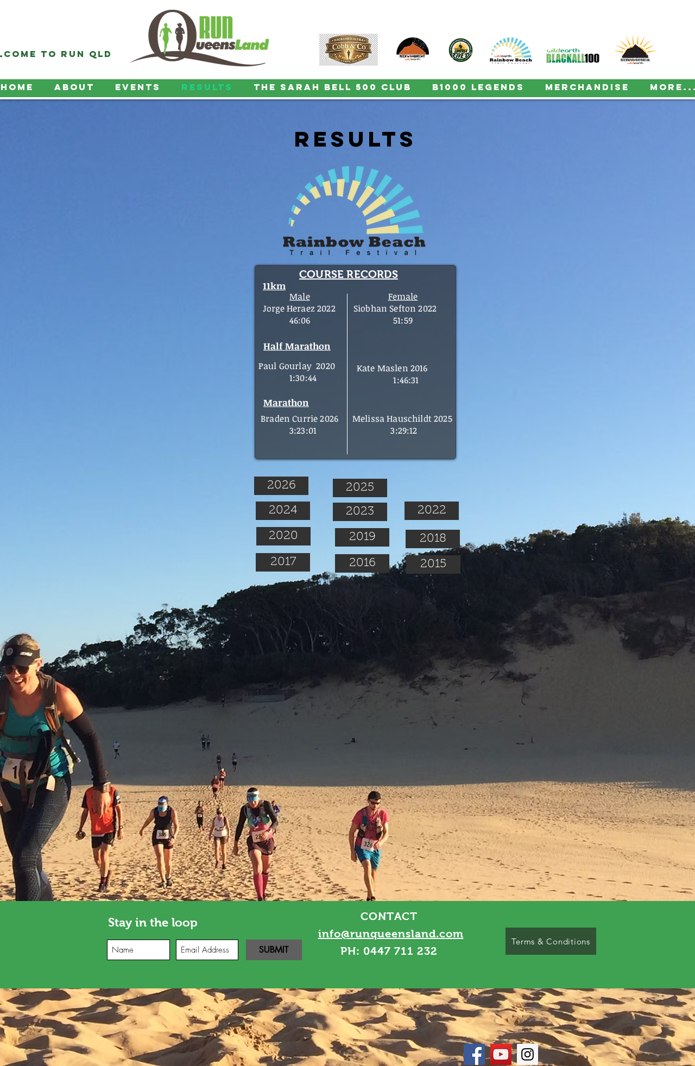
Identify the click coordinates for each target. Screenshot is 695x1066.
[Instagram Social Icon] (527, 1054)
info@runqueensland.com (391, 934)
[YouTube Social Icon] (500, 1054)
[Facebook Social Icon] (474, 1054)
